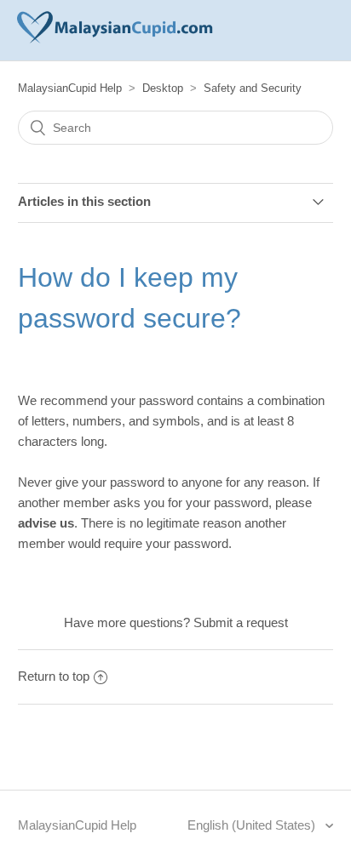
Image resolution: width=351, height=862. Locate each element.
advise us (46, 523)
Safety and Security (253, 88)
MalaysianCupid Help (70, 88)
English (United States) (253, 825)
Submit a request (240, 622)
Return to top (53, 676)
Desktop (162, 88)
